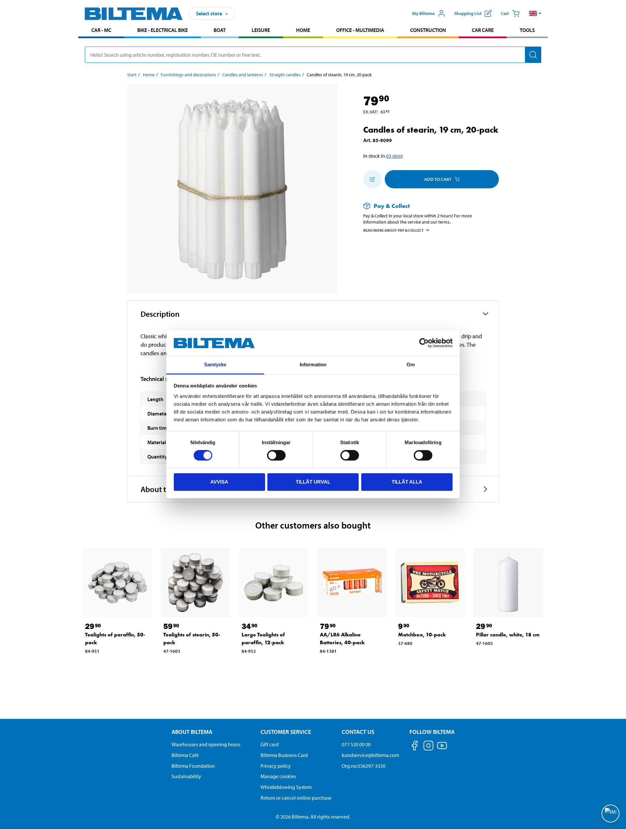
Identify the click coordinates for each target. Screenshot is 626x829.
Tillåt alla (407, 482)
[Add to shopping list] (372, 179)
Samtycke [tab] (215, 364)
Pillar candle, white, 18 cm (508, 634)
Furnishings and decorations (188, 75)
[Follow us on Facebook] (415, 746)
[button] (535, 13)
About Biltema (191, 731)
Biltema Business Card (284, 755)
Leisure (261, 30)
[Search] (533, 55)
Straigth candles (285, 75)
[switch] (276, 455)
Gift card (270, 744)
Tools (527, 30)
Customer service (286, 731)
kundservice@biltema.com (370, 755)
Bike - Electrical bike (162, 30)
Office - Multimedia (360, 30)
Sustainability (186, 776)
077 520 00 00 (356, 744)
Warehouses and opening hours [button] (205, 744)
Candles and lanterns (242, 75)
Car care (483, 30)
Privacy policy (276, 766)
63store (394, 156)
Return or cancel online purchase (296, 797)
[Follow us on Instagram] (428, 746)
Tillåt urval (313, 482)
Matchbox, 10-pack (422, 634)
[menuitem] (101, 30)
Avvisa (219, 482)
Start (132, 75)
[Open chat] (610, 813)
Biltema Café (185, 755)
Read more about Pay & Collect (393, 229)
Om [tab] (411, 364)
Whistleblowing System (286, 787)
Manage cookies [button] (278, 776)
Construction (428, 30)
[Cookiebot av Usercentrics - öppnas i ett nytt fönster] (424, 343)
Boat (220, 30)
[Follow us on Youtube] (442, 748)
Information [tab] (313, 364)
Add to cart (437, 179)
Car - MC (101, 30)
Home (303, 30)
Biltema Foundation (193, 766)
